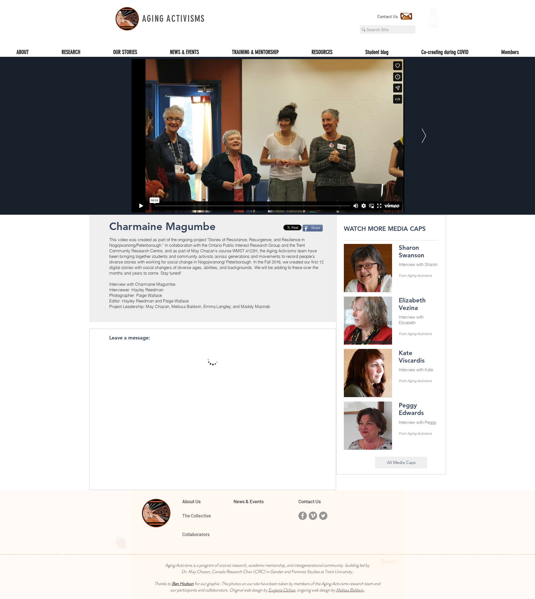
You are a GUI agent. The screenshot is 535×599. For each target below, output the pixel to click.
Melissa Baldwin (349, 590)
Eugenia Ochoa (281, 590)
